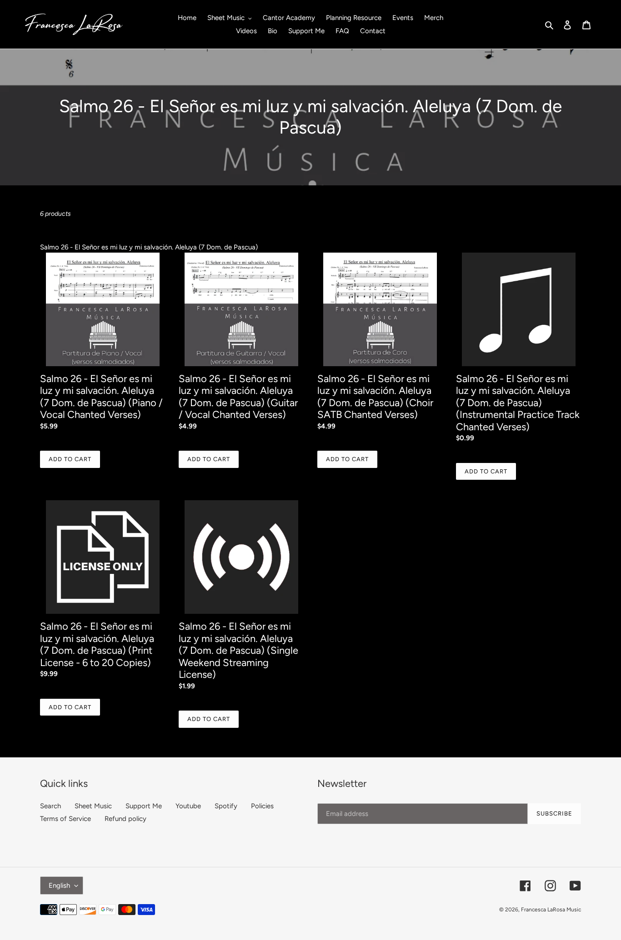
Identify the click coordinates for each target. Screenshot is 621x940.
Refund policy (125, 819)
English (59, 885)
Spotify (226, 806)
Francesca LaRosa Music (551, 909)
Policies (262, 806)
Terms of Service (65, 819)
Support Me (143, 806)
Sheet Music (93, 806)
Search (50, 806)
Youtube (188, 806)
